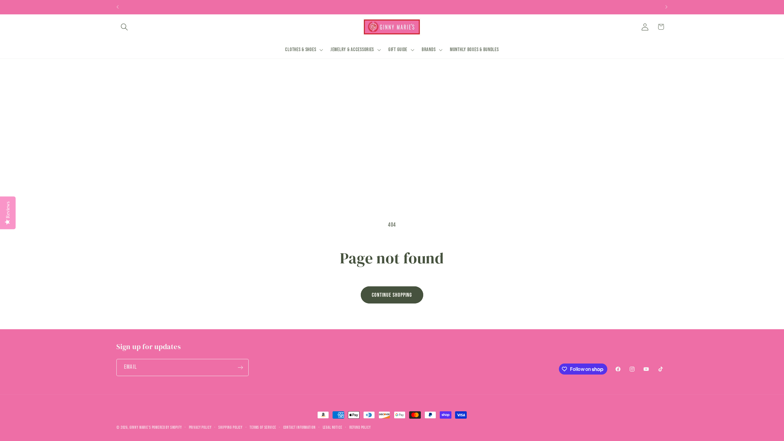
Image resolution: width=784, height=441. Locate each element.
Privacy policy (200, 427)
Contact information (299, 427)
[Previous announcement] (117, 7)
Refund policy (360, 427)
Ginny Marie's (140, 427)
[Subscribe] (240, 367)
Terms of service (263, 427)
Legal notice (332, 427)
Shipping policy (230, 427)
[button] (124, 27)
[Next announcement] (666, 7)
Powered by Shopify (167, 427)
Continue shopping (392, 295)
